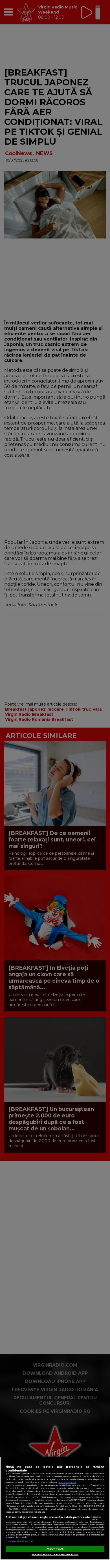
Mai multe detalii (67, 1482)
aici (54, 1500)
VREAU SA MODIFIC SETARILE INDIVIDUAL (55, 1554)
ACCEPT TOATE (55, 1549)
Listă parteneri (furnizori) (19, 1541)
